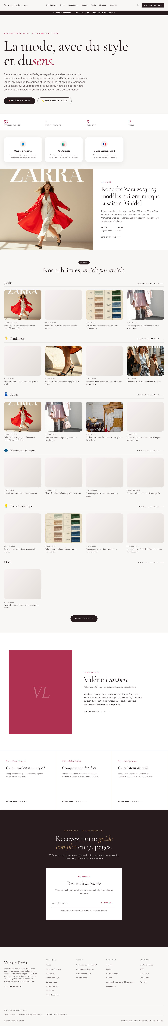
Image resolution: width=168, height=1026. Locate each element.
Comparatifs (73, 5)
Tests (62, 5)
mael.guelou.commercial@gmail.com (120, 982)
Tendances (50, 973)
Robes (48, 965)
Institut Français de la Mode (56, 1014)
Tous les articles (84, 619)
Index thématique (52, 995)
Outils (93, 5)
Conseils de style (52, 978)
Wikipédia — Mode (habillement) (31, 1014)
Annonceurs (111, 986)
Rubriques (50, 5)
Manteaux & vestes (53, 969)
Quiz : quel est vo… (153, 5)
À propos (109, 965)
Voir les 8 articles (148, 507)
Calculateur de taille (83, 973)
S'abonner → (107, 903)
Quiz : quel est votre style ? (86, 965)
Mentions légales (146, 965)
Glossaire (103, 5)
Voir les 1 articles (148, 563)
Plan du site (144, 978)
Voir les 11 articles (148, 451)
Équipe (109, 969)
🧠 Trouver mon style (19, 101)
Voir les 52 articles (148, 283)
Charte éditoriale (112, 973)
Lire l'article (108, 237)
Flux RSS (143, 982)
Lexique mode (51, 982)
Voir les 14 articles (148, 339)
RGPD (142, 969)
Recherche (50, 991)
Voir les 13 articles (148, 395)
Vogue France (9, 1014)
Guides (84, 5)
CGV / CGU (144, 973)
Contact (113, 5)
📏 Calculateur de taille (54, 101)
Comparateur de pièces (85, 969)
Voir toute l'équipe (94, 711)
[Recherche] (137, 5)
